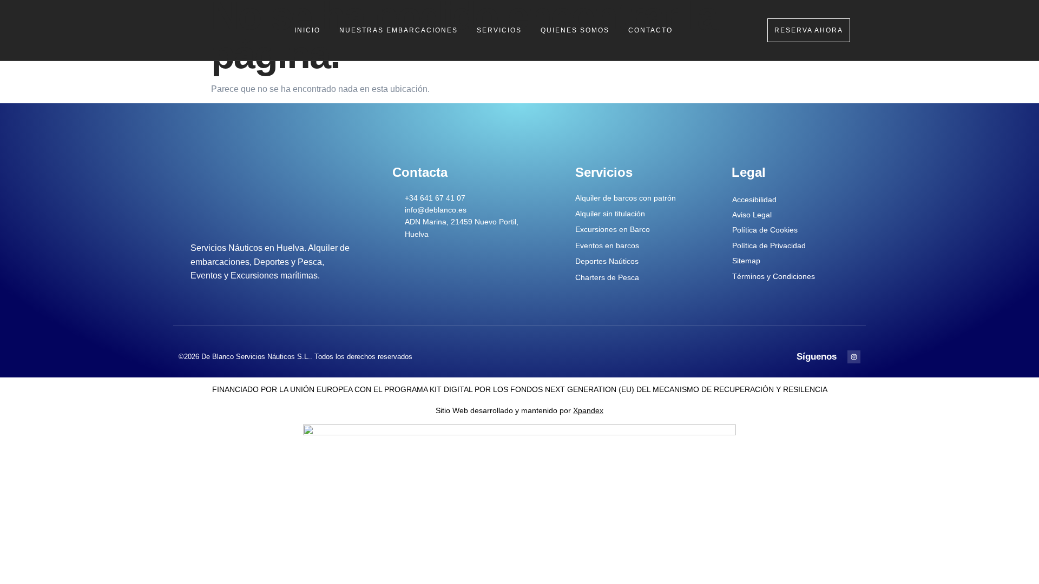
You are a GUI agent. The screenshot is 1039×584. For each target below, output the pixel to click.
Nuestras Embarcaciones (398, 30)
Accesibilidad (754, 199)
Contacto (650, 30)
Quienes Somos (575, 30)
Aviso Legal (752, 214)
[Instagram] (853, 356)
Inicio (307, 30)
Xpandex (588, 410)
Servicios (499, 30)
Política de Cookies (765, 229)
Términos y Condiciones (773, 276)
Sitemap (746, 260)
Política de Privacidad (769, 245)
